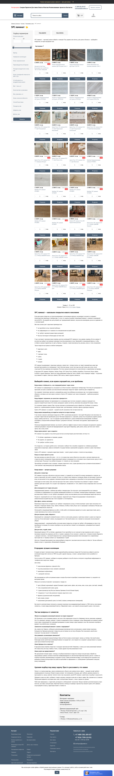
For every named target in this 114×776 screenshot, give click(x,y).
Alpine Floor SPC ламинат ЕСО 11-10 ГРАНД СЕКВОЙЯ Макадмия (94, 288)
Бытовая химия (31, 740)
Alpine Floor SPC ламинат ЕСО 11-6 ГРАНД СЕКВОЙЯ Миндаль (42, 288)
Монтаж (46, 7)
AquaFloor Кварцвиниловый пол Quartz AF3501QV (77, 98)
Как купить (53, 737)
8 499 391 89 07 (64, 702)
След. (74, 307)
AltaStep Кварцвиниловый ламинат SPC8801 (93, 160)
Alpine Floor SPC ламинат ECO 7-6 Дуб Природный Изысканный (59, 128)
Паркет (29, 752)
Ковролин (29, 737)
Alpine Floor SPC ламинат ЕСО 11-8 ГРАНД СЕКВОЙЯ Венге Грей (59, 286)
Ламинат (13, 752)
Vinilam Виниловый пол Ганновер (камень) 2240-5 (93, 65)
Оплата (40, 7)
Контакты (69, 7)
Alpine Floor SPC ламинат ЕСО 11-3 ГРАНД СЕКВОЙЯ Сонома (60, 256)
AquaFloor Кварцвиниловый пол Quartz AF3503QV (42, 98)
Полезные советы (55, 748)
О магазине (53, 743)
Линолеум (29, 734)
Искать (66, 15)
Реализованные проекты (57, 7)
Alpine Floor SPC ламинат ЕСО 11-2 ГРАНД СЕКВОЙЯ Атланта (42, 254)
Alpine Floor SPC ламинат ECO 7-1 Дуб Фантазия (77, 160)
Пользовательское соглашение (80, 749)
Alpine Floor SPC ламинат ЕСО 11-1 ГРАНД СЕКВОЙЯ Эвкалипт (94, 224)
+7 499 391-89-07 (80, 6)
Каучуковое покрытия (17, 749)
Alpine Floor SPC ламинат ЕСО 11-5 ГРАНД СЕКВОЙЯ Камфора (94, 255)
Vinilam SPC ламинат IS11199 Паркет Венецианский (77, 221)
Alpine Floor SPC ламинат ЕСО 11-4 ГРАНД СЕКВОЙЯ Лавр (77, 254)
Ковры (28, 749)
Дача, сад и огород (32, 744)
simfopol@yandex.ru (81, 8)
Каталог (23, 23)
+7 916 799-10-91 (83, 737)
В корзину (42, 79)
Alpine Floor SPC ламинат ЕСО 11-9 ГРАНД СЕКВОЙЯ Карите (77, 287)
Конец (78, 307)
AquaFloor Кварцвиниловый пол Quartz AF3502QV (59, 98)
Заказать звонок (95, 7)
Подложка (14, 755)
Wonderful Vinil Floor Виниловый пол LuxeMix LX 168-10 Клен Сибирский (41, 68)
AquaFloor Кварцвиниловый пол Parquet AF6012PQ (94, 98)
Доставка (34, 7)
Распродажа (15, 7)
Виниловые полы (30, 23)
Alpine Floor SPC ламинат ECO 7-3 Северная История (42, 160)
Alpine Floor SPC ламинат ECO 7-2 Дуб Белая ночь (59, 159)
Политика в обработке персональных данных (84, 747)
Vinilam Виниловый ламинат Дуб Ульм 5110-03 (76, 65)
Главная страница (15, 23)
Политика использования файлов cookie (83, 751)
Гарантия (28, 7)
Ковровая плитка (16, 737)
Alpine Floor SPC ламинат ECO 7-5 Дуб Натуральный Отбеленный (77, 128)
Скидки (22, 7)
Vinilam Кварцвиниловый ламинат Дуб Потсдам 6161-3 (59, 65)
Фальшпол (30, 760)
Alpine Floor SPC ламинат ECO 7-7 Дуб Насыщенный (42, 127)
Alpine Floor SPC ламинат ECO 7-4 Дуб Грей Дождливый (94, 127)
